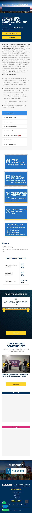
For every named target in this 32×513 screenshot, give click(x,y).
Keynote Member (11, 144)
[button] (28, 310)
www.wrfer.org (17, 510)
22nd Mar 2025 (17, 27)
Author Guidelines (11, 126)
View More (16, 333)
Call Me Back (11, 37)
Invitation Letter (11, 117)
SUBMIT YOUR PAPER (11, 33)
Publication (17, 496)
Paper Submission (16, 492)
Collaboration (10, 131)
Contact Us (9, 140)
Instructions (9, 122)
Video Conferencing (12, 135)
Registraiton (9, 113)
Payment (17, 494)
